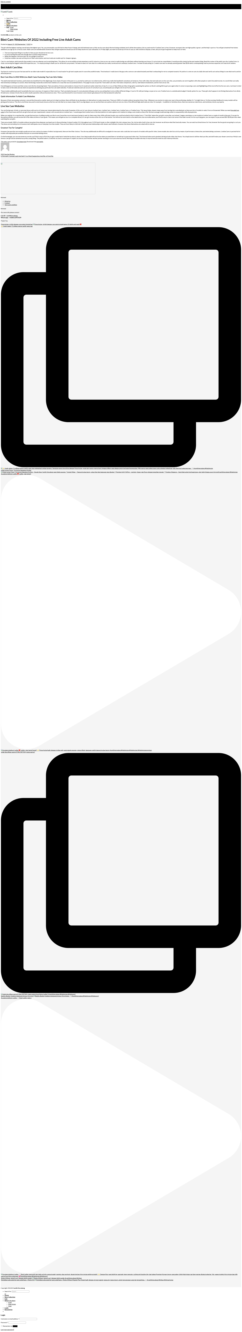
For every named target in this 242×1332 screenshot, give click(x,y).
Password (4, 1322)
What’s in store (11, 25)
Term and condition (11, 205)
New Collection (11, 22)
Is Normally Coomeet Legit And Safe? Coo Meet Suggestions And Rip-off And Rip (27, 156)
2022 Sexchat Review (8, 154)
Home (8, 20)
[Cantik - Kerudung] (6, 11)
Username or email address (10, 1319)
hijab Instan (14, 29)
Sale (7, 24)
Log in (15, 1326)
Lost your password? (7, 1329)
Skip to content (6, 2)
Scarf (12, 27)
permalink (40, 141)
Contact (7, 203)
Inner (12, 31)
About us (7, 201)
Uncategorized (4, 34)
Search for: (9, 18)
